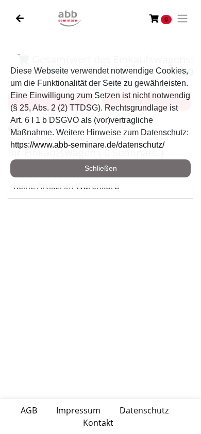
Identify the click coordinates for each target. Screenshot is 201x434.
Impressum (78, 410)
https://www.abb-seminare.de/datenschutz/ (87, 144)
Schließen (101, 168)
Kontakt (98, 422)
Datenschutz (144, 410)
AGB (29, 410)
